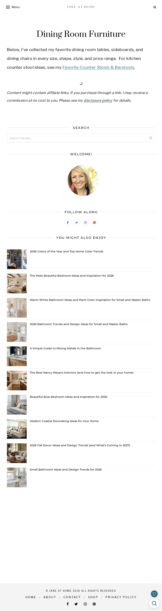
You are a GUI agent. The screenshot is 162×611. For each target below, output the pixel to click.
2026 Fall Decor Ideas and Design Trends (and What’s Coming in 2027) (80, 445)
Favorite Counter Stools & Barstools (98, 67)
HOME (30, 597)
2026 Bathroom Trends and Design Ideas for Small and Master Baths (79, 324)
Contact (72, 597)
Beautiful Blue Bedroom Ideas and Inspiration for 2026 (68, 397)
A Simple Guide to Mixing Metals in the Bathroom (65, 348)
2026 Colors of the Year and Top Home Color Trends (66, 251)
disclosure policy (98, 100)
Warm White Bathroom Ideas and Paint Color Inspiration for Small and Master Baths (90, 300)
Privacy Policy (121, 597)
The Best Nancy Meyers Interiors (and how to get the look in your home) (82, 372)
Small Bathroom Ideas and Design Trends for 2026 (66, 469)
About (49, 597)
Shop (93, 597)
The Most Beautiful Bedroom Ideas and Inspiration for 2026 (72, 275)
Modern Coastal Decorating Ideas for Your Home (64, 421)
